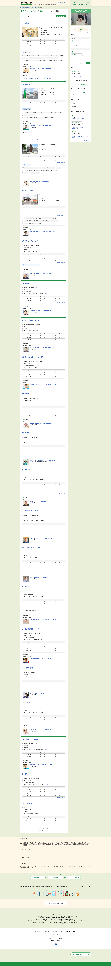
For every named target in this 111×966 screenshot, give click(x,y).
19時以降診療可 (75, 76)
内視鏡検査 (74, 126)
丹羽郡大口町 (25, 844)
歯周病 (78, 136)
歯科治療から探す (78, 115)
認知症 (73, 134)
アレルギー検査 (75, 127)
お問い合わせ (68, 931)
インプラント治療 (80, 118)
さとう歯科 (25, 433)
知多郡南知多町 (60, 844)
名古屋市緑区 (28, 7)
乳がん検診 (81, 127)
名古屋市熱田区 (68, 841)
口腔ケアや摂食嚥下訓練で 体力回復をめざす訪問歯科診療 (37, 134)
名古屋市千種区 (25, 841)
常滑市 (85, 842)
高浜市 (45, 843)
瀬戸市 (53, 842)
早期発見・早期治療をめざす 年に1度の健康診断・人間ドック (37, 78)
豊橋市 (46, 842)
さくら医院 (25, 23)
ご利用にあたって (38, 931)
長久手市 (76, 843)
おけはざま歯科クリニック (30, 629)
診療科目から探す (78, 41)
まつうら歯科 (26, 586)
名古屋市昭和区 (56, 841)
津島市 (65, 842)
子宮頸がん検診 (75, 128)
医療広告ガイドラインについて (59, 931)
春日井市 (59, 842)
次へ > (47, 830)
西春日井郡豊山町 (86, 843)
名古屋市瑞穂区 (62, 841)
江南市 (88, 842)
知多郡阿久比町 (50, 844)
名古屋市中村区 (46, 841)
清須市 (61, 843)
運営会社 (74, 931)
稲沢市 (26, 843)
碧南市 (67, 842)
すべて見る (63, 34)
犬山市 (83, 842)
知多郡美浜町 (66, 844)
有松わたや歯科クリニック (30, 320)
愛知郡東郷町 (80, 843)
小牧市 (24, 843)
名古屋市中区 (51, 841)
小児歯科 (29, 852)
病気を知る (55, 877)
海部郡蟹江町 (40, 844)
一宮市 (51, 842)
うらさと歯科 (26, 470)
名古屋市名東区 (36, 842)
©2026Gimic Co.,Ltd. (55, 964)
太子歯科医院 (26, 84)
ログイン (53, 940)
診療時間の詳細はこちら (61, 49)
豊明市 (50, 843)
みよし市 (70, 843)
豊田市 (72, 842)
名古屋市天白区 (41, 842)
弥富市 (67, 843)
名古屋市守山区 (25, 842)
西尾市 (78, 842)
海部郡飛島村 (44, 844)
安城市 (75, 842)
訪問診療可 (81, 76)
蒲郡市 (80, 842)
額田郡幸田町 (75, 844)
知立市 (39, 843)
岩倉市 (48, 843)
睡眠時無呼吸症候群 (84, 136)
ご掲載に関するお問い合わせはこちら (55, 903)
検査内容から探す (78, 122)
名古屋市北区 (35, 841)
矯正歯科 (26, 852)
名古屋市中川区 (73, 841)
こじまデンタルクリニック (30, 140)
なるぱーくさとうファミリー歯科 (33, 357)
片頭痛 (73, 137)
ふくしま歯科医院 (27, 668)
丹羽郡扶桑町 (30, 844)
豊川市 (62, 842)
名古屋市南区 (83, 841)
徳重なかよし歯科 (27, 191)
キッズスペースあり (82, 75)
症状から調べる (37, 877)
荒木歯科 (24, 774)
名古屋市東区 (30, 841)
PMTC (80, 119)
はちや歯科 (25, 394)
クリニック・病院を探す (73, 877)
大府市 (34, 843)
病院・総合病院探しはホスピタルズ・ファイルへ (63, 3)
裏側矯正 (87, 119)
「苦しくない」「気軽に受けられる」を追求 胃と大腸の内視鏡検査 (38, 77)
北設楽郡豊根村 (25, 845)
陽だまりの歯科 (27, 803)
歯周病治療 (74, 118)
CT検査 (78, 126)
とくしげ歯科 (26, 702)
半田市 (56, 842)
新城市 (29, 843)
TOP (20, 7)
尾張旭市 (42, 843)
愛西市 (58, 843)
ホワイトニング (75, 119)
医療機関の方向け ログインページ (80, 954)
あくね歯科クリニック (29, 283)
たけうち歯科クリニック (30, 511)
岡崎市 (48, 842)
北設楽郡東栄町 (86, 844)
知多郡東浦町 (55, 844)
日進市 (53, 843)
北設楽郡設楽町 (81, 844)
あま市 (73, 843)
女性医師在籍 (74, 75)
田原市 (56, 843)
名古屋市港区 (78, 841)
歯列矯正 (83, 119)
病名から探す (77, 131)
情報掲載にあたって (52, 936)
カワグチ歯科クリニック (30, 241)
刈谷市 (70, 842)
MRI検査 (82, 126)
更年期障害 (74, 136)
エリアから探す (77, 51)
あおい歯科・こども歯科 (30, 739)
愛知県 (23, 7)
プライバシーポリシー (47, 931)
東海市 (32, 843)
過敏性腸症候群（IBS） (80, 134)
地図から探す (62, 16)
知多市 (37, 843)
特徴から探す (77, 71)
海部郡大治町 (35, 844)
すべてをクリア (87, 32)
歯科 (23, 852)
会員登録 (58, 940)
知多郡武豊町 (70, 844)
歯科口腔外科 (34, 7)
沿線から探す (77, 54)
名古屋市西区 (40, 841)
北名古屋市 (64, 843)
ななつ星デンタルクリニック (31, 547)
